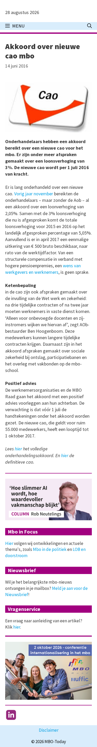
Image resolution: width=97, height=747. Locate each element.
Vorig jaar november (34, 194)
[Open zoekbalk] (89, 26)
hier (19, 449)
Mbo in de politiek (49, 549)
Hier (9, 543)
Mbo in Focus (23, 531)
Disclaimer (48, 730)
